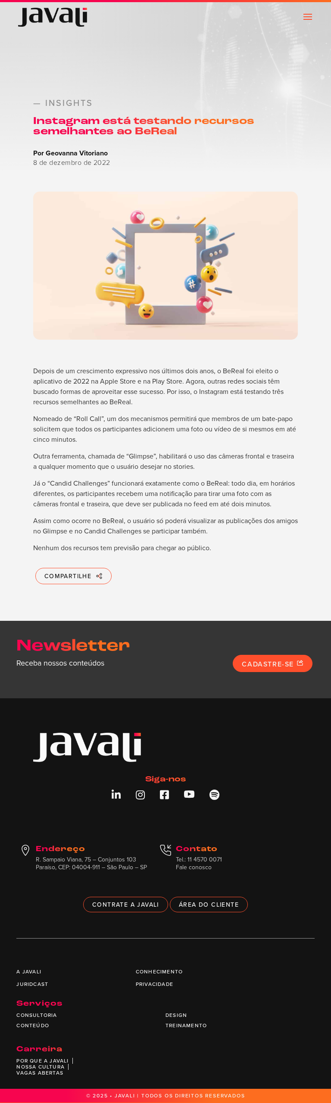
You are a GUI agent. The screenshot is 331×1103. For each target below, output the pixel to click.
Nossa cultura (40, 1066)
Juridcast (32, 984)
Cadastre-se (269, 664)
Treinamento (186, 1025)
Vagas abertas (39, 1072)
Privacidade (154, 984)
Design (176, 1015)
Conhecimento (159, 971)
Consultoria (36, 1015)
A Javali (28, 971)
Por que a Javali (42, 1060)
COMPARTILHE (67, 576)
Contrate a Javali (125, 904)
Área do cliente (209, 904)
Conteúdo (32, 1025)
